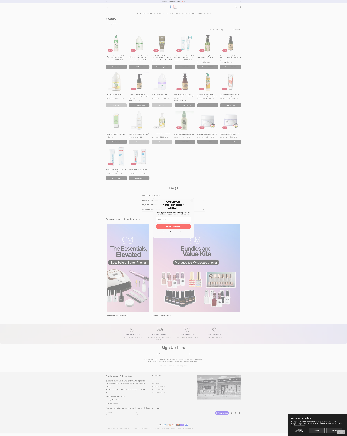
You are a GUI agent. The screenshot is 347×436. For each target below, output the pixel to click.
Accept (316, 431)
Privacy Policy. (299, 425)
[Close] (192, 200)
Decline (334, 431)
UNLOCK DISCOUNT (173, 226)
